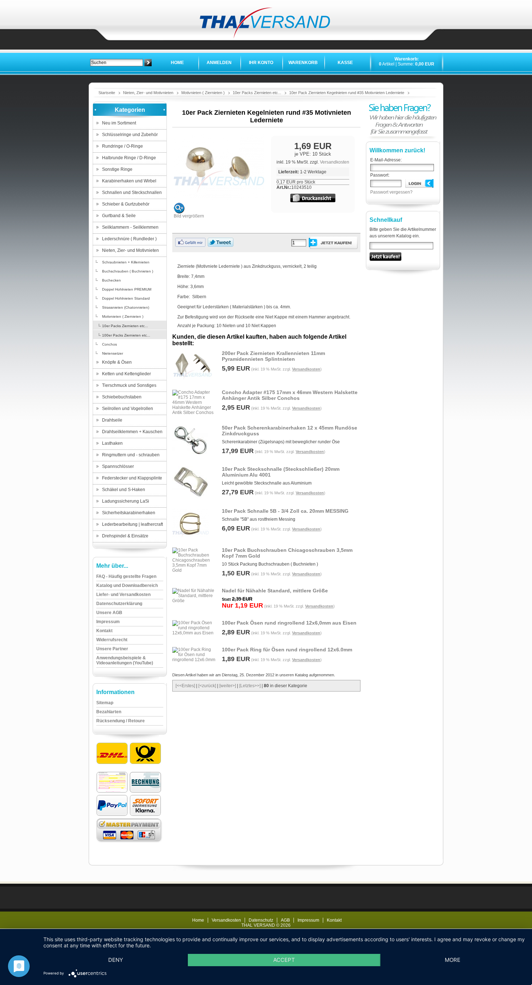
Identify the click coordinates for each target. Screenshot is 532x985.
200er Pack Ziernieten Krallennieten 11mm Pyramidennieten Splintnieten (273, 356)
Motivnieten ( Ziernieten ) (203, 92)
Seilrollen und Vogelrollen (127, 408)
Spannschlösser (118, 466)
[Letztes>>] (250, 685)
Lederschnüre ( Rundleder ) (129, 238)
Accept (284, 959)
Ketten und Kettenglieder (126, 373)
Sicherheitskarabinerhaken (128, 512)
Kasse (345, 62)
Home (177, 62)
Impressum (308, 920)
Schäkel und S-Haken (123, 489)
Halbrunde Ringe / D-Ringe (129, 157)
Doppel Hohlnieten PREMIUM (126, 289)
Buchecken (111, 280)
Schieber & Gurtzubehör (125, 204)
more (452, 959)
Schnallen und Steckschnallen (132, 192)
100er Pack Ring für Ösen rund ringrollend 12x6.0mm (287, 649)
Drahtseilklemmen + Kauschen (132, 431)
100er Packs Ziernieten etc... (126, 335)
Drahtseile (112, 420)
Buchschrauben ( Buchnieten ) (127, 271)
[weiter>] (227, 685)
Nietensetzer (112, 353)
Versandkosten (334, 162)
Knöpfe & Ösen (117, 362)
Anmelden (219, 62)
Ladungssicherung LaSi (125, 501)
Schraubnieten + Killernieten (125, 262)
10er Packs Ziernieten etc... (257, 92)
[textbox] (116, 62)
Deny (115, 959)
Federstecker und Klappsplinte (132, 478)
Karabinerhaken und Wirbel (129, 180)
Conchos (109, 344)
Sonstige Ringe (117, 169)
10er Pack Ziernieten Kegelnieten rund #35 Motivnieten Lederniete (346, 92)
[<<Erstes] (185, 685)
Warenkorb (303, 62)
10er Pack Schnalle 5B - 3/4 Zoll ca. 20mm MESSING (285, 511)
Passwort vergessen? (391, 192)
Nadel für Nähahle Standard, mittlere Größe (275, 590)
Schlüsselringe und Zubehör (130, 134)
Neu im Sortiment (119, 123)
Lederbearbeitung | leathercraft (132, 524)
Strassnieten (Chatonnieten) (125, 307)
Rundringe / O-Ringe (122, 146)
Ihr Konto (261, 62)
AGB (285, 920)
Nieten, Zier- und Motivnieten (148, 92)
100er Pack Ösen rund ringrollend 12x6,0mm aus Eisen (289, 623)
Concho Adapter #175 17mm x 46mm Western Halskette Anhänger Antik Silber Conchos (290, 395)
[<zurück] (207, 685)
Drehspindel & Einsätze (125, 535)
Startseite (106, 92)
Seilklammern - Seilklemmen (130, 227)
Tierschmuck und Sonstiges (129, 385)
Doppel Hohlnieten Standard (126, 298)
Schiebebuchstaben (122, 397)
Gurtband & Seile (119, 215)
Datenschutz (261, 920)
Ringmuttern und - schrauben (131, 454)
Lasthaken (112, 443)
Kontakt (334, 920)
